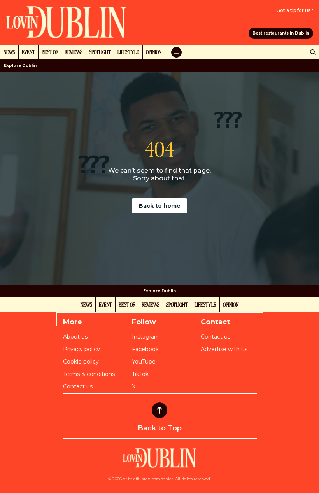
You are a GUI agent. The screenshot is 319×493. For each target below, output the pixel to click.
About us (75, 337)
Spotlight (100, 52)
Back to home (160, 205)
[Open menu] (176, 52)
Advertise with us (224, 349)
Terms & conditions (89, 374)
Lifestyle (128, 52)
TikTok (140, 374)
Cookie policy (81, 361)
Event (28, 52)
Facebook (145, 349)
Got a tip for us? (294, 10)
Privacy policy (81, 349)
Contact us (78, 386)
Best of (50, 52)
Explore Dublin (20, 65)
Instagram (146, 337)
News (9, 52)
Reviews (73, 52)
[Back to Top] (159, 410)
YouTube (144, 361)
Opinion (153, 52)
